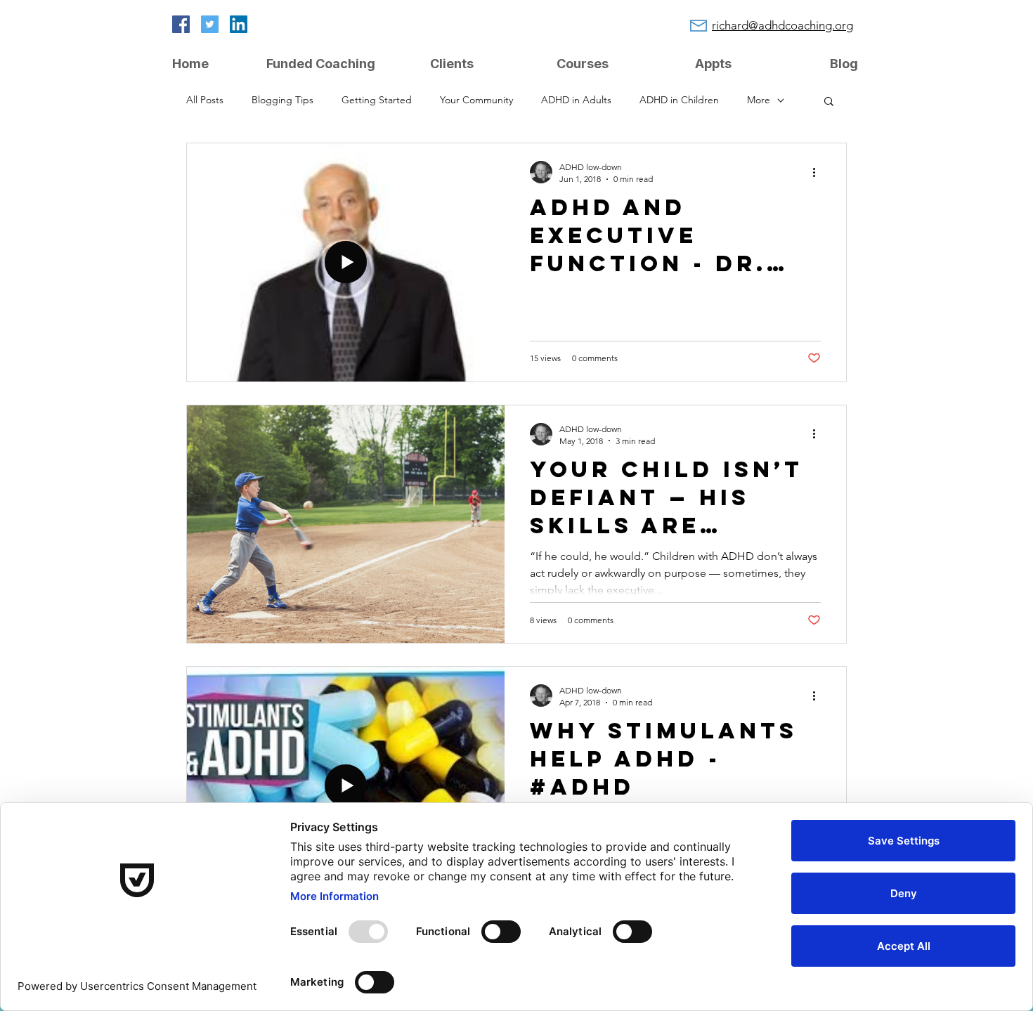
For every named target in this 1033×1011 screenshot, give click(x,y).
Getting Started (377, 99)
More (758, 99)
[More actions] (818, 172)
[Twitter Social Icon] (210, 24)
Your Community (476, 99)
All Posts (204, 99)
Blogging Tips (282, 99)
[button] (829, 102)
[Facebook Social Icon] (181, 24)
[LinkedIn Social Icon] (238, 24)
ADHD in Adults (576, 99)
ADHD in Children (679, 99)
